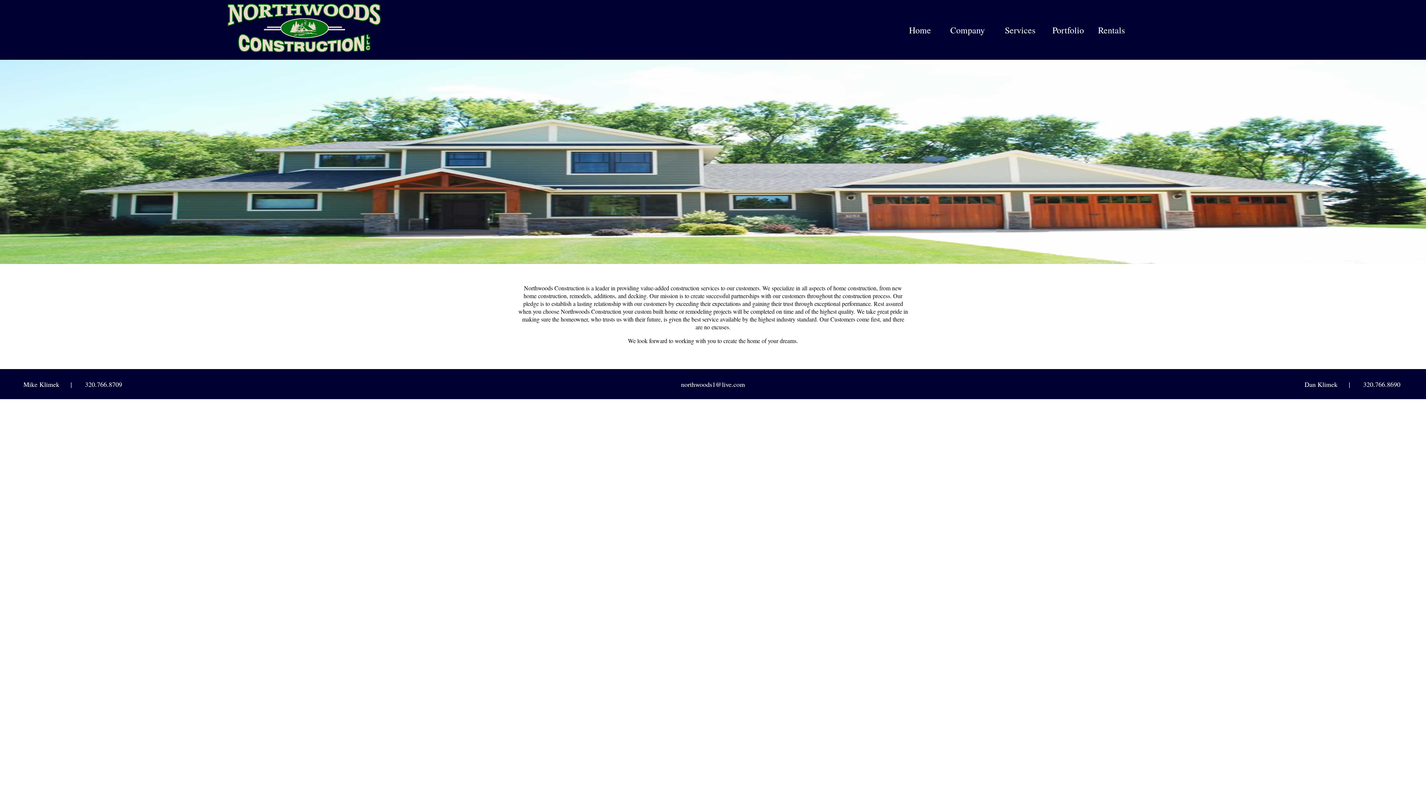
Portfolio (1068, 30)
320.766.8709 (103, 384)
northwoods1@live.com (713, 384)
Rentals (1111, 30)
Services (1020, 30)
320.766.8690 (1381, 384)
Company (967, 30)
